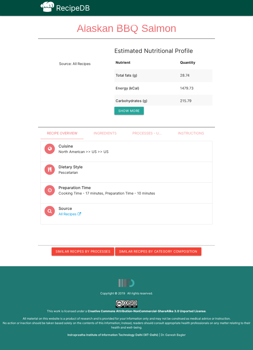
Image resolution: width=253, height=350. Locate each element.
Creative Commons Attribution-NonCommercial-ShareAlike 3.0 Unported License (147, 311)
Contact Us (176, 25)
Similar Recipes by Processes (83, 251)
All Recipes (68, 214)
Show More (129, 111)
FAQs (155, 25)
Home (85, 25)
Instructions (191, 133)
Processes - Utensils (150, 133)
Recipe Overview (62, 133)
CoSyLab (201, 25)
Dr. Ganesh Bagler (173, 335)
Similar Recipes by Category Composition (158, 251)
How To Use (108, 25)
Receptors (134, 25)
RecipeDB (72, 7)
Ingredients (105, 133)
